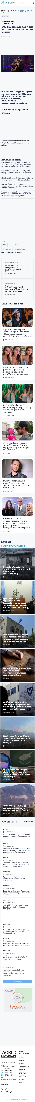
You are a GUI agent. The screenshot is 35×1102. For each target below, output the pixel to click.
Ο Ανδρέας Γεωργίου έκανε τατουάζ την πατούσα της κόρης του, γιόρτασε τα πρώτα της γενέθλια (17, 446)
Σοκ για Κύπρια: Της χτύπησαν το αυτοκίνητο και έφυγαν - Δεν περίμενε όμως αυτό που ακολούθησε (17, 186)
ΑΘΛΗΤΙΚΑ (6, 872)
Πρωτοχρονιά (7, 249)
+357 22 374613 (8, 1075)
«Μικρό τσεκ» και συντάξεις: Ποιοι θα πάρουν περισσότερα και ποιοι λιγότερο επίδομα (17, 671)
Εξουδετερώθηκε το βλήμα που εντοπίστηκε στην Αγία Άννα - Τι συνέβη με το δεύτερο (17, 179)
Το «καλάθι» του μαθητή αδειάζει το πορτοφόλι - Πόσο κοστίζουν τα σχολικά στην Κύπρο (17, 773)
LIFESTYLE (6, 843)
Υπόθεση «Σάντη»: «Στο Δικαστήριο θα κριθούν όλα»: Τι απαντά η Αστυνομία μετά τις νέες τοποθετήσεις (17, 705)
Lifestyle (11, 10)
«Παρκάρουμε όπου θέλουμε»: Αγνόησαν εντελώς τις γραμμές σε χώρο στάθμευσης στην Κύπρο (16, 172)
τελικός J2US (14, 245)
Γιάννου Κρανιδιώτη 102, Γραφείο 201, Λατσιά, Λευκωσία (8, 1068)
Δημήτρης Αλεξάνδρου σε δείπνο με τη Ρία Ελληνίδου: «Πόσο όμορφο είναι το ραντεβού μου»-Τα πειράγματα (17, 332)
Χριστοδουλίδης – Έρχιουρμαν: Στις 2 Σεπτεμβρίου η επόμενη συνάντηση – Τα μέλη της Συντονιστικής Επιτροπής (16, 603)
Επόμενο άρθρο (10, 283)
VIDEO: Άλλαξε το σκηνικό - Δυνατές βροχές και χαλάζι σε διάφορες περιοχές (16, 907)
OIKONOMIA (22, 1064)
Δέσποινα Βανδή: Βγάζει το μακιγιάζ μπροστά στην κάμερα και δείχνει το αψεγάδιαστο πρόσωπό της (15, 370)
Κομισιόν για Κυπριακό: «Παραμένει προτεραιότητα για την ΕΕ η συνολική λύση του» (16, 893)
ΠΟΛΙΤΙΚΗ (6, 886)
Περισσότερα (17, 982)
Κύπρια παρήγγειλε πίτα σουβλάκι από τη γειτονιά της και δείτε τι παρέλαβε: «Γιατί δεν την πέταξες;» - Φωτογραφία (16, 194)
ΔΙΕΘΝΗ (21, 1082)
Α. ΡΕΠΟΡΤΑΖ (7, 829)
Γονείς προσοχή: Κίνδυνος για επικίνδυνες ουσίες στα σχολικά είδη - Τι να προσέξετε (17, 931)
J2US (4, 245)
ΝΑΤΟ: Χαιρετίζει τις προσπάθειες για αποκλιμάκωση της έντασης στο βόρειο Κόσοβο (17, 268)
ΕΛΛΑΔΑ (21, 1079)
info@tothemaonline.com (9, 1079)
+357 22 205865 (8, 1073)
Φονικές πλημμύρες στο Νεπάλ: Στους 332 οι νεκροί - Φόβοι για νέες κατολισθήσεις (17, 570)
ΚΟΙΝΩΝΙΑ (6, 900)
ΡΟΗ (9, 821)
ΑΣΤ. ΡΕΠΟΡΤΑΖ (24, 1067)
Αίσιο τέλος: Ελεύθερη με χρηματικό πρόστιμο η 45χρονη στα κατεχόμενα (15, 808)
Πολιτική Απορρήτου (7, 1092)
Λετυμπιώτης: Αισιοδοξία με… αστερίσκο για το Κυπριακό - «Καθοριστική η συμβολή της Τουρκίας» (16, 638)
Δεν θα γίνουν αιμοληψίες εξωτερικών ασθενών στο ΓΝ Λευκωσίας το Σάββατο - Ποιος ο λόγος (17, 957)
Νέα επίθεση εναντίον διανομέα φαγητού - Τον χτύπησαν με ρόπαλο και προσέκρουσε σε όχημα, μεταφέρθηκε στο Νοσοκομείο (16, 164)
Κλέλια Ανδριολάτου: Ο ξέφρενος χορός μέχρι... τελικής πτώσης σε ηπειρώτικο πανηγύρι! (17, 408)
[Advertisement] (18, 223)
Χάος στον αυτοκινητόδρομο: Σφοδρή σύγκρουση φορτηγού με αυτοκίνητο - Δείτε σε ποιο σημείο (17, 836)
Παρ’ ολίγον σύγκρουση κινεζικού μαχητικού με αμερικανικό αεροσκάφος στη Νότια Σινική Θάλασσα (16, 288)
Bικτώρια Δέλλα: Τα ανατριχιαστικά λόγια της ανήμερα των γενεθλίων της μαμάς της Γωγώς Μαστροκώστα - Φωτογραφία (16, 523)
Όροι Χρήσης (5, 1089)
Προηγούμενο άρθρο (12, 262)
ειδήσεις (4, 145)
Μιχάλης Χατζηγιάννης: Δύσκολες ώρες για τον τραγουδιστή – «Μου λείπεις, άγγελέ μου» (16, 484)
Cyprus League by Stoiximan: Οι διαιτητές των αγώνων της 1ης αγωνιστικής (14, 878)
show (23, 245)
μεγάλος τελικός (20, 249)
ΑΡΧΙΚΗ (21, 1058)
